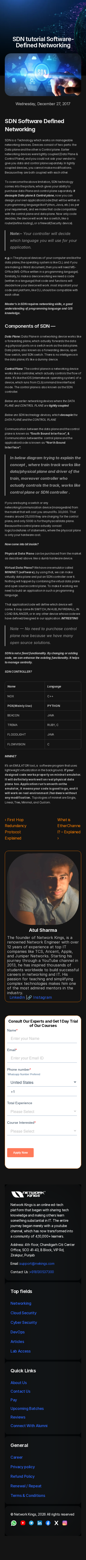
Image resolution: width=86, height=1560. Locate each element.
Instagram (42, 997)
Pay (14, 1399)
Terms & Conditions (28, 1495)
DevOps (18, 1332)
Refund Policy (23, 1476)
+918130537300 (42, 1272)
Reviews (18, 1417)
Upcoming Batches (27, 1408)
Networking (21, 1303)
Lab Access (21, 1351)
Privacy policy (23, 1466)
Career (17, 1457)
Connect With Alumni (29, 1425)
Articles (17, 1341)
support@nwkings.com (37, 1263)
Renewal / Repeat (26, 1486)
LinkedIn (17, 997)
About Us (19, 1382)
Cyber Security (24, 1322)
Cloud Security (24, 1312)
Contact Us (20, 1391)
